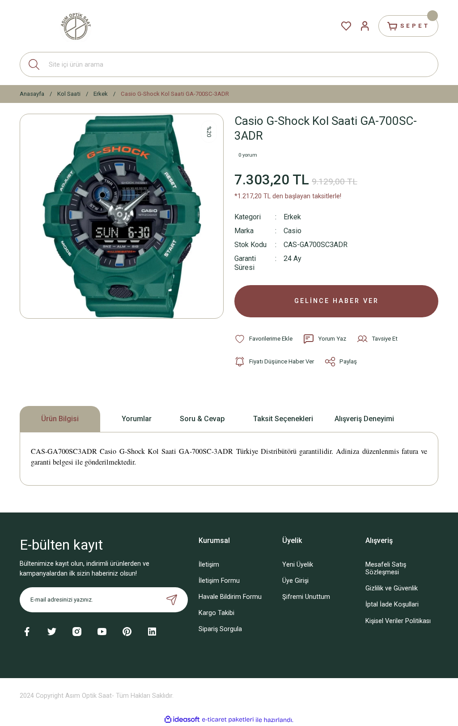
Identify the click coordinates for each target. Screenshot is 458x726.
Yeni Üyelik (297, 564)
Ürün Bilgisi (60, 418)
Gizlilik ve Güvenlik (391, 588)
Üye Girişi (295, 581)
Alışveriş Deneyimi (364, 418)
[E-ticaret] (228, 720)
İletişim (209, 564)
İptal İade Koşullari (392, 604)
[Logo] (75, 26)
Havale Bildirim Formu (230, 597)
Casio (292, 230)
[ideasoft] (182, 720)
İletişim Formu (219, 581)
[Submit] (172, 599)
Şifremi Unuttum (306, 597)
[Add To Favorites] (263, 338)
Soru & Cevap (202, 418)
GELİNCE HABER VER (336, 301)
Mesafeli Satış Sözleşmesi (385, 568)
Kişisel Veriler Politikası (398, 621)
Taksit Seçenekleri (283, 418)
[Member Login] (365, 26)
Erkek (292, 217)
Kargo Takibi (216, 613)
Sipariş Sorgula (220, 629)
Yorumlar (137, 418)
